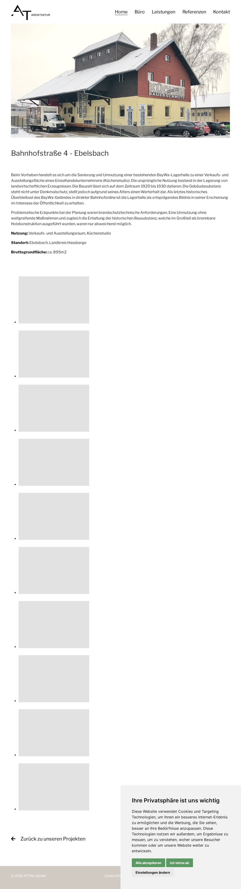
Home (121, 12)
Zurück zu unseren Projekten (52, 839)
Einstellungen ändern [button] (153, 872)
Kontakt (221, 12)
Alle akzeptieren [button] (148, 863)
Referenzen (194, 12)
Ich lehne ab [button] (179, 863)
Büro (140, 12)
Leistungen (163, 12)
